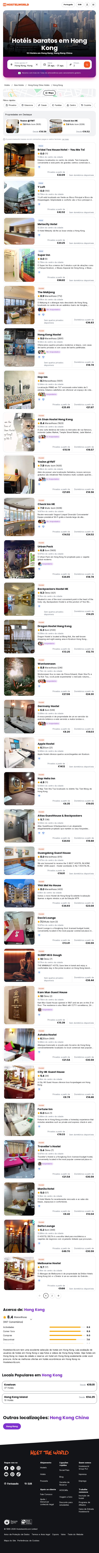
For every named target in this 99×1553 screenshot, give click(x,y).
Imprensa (83, 1474)
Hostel (41, 288)
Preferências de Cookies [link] (28, 1540)
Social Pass (64, 1470)
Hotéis (43, 1474)
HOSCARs (63, 1490)
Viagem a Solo (65, 1497)
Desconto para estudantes (65, 1503)
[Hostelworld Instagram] (18, 1468)
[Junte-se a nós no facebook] (6, 1468)
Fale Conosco (46, 1494)
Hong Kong (12, 1426)
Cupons (55, 1534)
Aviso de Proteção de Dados (17, 1534)
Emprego (83, 1481)
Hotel (41, 146)
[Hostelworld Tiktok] (18, 1474)
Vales (63, 1534)
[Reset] (37, 64)
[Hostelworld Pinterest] (12, 1474)
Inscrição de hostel (84, 1497)
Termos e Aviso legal (41, 1534)
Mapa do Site (10, 1540)
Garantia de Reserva (64, 1483)
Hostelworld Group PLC (84, 1467)
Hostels (43, 1467)
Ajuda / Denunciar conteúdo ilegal (47, 1501)
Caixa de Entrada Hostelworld (86, 1510)
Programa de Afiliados (84, 1503)
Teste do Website (75, 1534)
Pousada (44, 1481)
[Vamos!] (87, 64)
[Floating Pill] (39, 1295)
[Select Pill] (87, 4)
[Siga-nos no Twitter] (12, 1468)
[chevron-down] (31, 1319)
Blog (61, 1477)
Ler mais (65, 139)
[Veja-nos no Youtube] (6, 1474)
